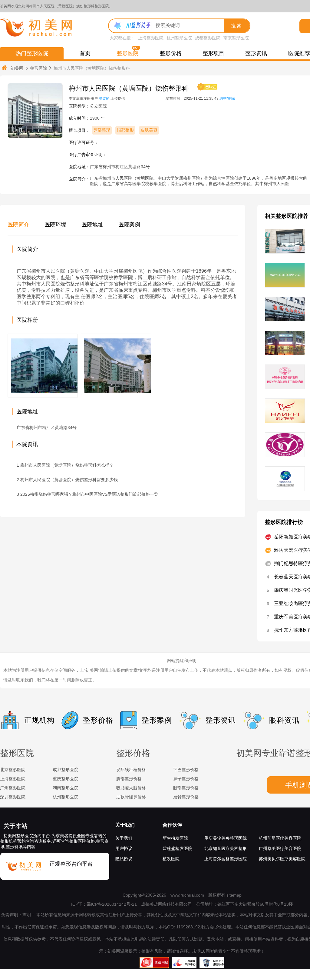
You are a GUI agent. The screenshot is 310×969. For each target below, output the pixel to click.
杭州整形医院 (179, 37)
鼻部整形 (101, 130)
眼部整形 (125, 130)
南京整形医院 (236, 37)
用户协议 (123, 848)
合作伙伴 (172, 824)
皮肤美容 (148, 130)
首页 (85, 53)
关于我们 (125, 824)
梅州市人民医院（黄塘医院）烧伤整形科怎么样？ (67, 465)
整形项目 (213, 53)
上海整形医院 (150, 37)
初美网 (17, 68)
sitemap (234, 895)
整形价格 (171, 53)
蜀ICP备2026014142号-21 (112, 904)
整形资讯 (256, 53)
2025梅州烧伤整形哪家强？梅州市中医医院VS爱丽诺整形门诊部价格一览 (89, 494)
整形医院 (128, 53)
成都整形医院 (207, 37)
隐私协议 (123, 858)
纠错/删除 (227, 98)
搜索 (236, 25)
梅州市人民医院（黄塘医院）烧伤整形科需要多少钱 (69, 479)
